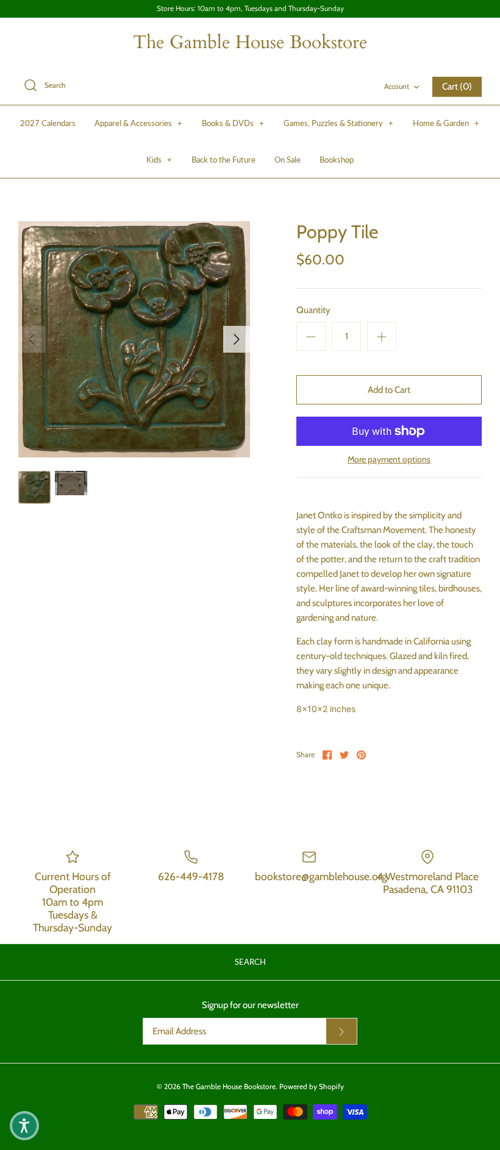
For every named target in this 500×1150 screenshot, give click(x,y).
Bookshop (337, 159)
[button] (24, 1125)
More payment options (389, 459)
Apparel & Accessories (138, 123)
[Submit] (341, 1031)
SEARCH (250, 962)
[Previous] (31, 339)
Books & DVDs (233, 123)
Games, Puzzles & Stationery (338, 123)
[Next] (236, 339)
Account (396, 86)
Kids (159, 159)
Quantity (313, 310)
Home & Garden (446, 123)
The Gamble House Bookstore (229, 1086)
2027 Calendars (48, 123)
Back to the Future (223, 159)
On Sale (287, 159)
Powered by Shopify (311, 1086)
